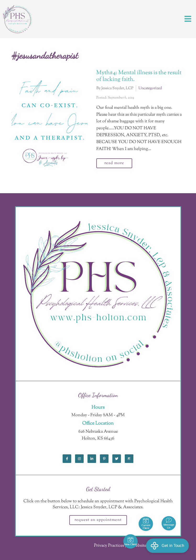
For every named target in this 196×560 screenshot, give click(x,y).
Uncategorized (150, 88)
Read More (114, 163)
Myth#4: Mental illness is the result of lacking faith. (138, 76)
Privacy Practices (109, 546)
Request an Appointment (98, 520)
